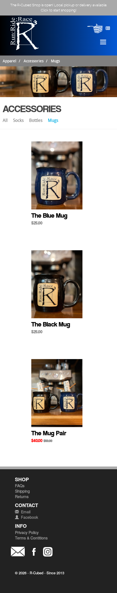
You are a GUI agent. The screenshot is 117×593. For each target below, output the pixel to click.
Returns (22, 496)
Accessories (34, 60)
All (6, 120)
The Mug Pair (48, 433)
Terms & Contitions (31, 538)
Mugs (55, 60)
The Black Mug (50, 324)
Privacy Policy (27, 532)
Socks (19, 120)
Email (25, 511)
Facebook (29, 517)
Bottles (36, 120)
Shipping (22, 491)
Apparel (9, 60)
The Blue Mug (49, 215)
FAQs (19, 485)
